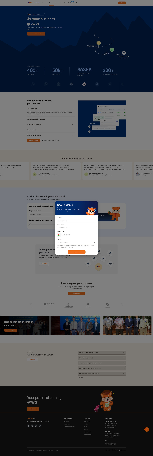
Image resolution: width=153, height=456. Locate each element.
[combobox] (75, 242)
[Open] (94, 242)
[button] (59, 235)
